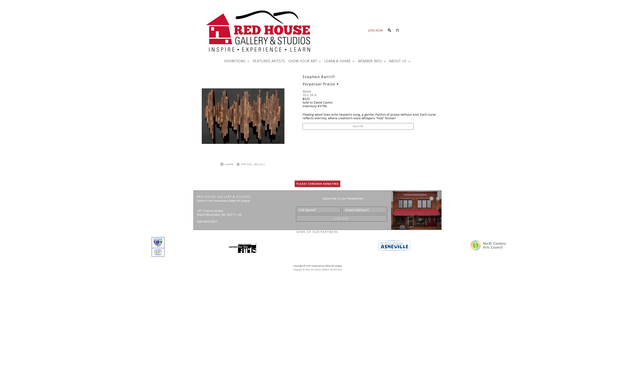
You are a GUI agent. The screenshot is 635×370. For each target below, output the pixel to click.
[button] (237, 61)
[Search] (389, 30)
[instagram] (431, 198)
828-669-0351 (207, 221)
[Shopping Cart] (397, 30)
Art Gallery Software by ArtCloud (326, 269)
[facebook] (438, 198)
